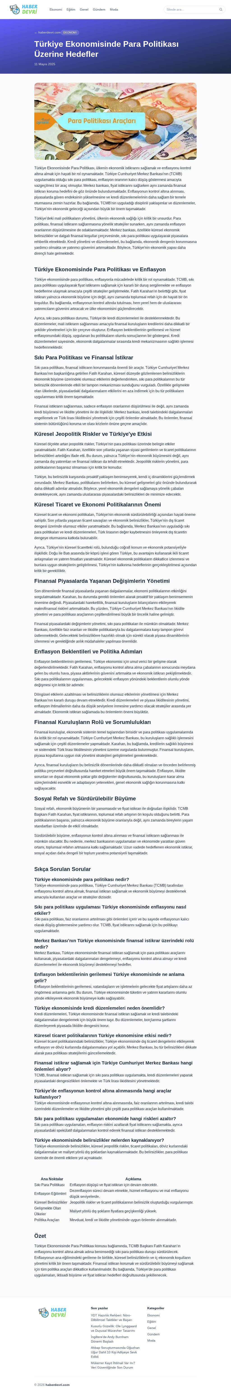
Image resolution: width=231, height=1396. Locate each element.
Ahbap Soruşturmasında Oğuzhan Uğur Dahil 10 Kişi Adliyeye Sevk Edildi (115, 1352)
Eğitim (71, 9)
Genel (84, 9)
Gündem (99, 9)
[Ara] (221, 9)
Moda (114, 9)
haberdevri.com (57, 1385)
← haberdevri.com (47, 32)
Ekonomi (56, 9)
